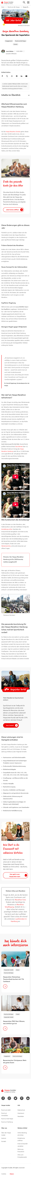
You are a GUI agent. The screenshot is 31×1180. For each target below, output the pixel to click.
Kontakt (3, 1141)
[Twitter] (7, 76)
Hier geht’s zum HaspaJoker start (14, 875)
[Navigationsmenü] (28, 2)
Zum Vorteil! (10, 725)
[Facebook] (2, 76)
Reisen (17, 970)
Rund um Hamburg (7, 1122)
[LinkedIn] (21, 76)
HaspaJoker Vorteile (8, 970)
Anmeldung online (6, 529)
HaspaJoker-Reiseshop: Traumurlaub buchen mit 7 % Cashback (13, 979)
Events (15, 44)
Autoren (3, 1138)
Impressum (21, 1113)
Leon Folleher (9, 51)
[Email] (26, 76)
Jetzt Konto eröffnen (12, 209)
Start (2, 7)
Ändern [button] (12, 1174)
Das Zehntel (19, 446)
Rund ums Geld (5, 1110)
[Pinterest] (17, 76)
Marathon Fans (20, 900)
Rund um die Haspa (14, 7)
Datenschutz (21, 1110)
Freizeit (17, 1014)
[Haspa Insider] (7, 2)
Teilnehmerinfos (6, 546)
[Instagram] (9, 1098)
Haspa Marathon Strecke (13, 131)
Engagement (8, 41)
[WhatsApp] (12, 76)
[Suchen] (24, 2)
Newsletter (21, 1116)
